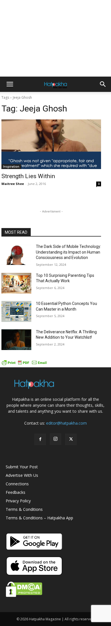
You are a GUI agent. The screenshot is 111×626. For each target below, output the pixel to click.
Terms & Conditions (24, 509)
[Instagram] (55, 439)
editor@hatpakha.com (66, 423)
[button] (10, 84)
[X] (71, 439)
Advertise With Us (22, 475)
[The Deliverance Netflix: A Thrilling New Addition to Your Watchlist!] (16, 339)
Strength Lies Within (28, 176)
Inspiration (11, 166)
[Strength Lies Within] (51, 144)
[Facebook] (40, 439)
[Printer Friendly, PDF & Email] (24, 364)
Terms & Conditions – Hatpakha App (39, 517)
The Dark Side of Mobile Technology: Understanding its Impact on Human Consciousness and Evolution (68, 252)
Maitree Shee (12, 184)
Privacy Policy (18, 500)
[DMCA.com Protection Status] (24, 595)
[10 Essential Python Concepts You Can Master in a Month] (16, 311)
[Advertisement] (55, 38)
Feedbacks (15, 492)
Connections (17, 483)
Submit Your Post (22, 466)
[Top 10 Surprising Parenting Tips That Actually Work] (16, 283)
